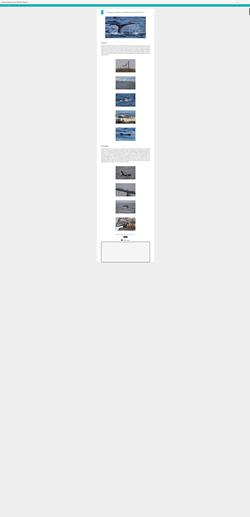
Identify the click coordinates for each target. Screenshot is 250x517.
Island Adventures (131, 234)
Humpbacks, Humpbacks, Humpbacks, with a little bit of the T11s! (126, 12)
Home (9, 5)
